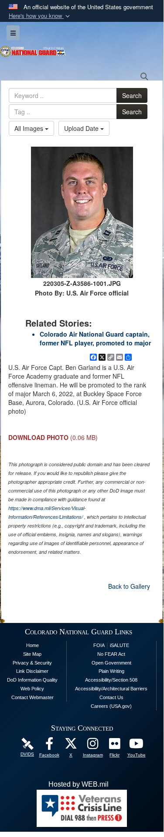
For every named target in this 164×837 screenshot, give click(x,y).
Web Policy (32, 688)
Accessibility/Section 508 (111, 679)
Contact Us (111, 697)
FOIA (99, 645)
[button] (40, 16)
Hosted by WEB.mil (78, 784)
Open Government (111, 662)
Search (132, 95)
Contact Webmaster (32, 697)
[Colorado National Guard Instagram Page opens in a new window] (93, 745)
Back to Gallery (129, 586)
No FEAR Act (111, 654)
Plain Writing (111, 671)
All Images (29, 128)
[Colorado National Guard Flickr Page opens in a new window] (115, 745)
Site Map (32, 654)
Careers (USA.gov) (111, 706)
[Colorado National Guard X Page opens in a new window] (71, 745)
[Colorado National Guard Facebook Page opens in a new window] (49, 745)
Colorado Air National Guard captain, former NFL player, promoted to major (95, 338)
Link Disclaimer (32, 671)
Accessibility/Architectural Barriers (111, 688)
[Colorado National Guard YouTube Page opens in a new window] (136, 745)
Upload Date (82, 128)
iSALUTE (119, 645)
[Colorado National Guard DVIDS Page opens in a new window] (27, 743)
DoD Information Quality (32, 679)
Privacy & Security (32, 662)
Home (32, 645)
